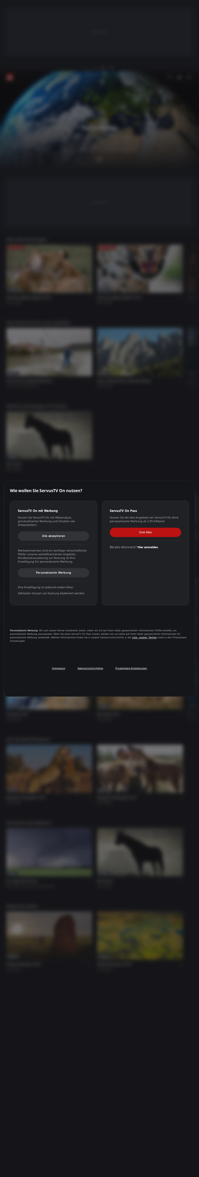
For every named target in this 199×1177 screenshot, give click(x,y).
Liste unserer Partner (144, 637)
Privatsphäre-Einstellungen (131, 668)
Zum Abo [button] (145, 532)
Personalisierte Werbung (53, 572)
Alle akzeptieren (53, 536)
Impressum (58, 668)
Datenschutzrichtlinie (90, 668)
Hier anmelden (148, 547)
